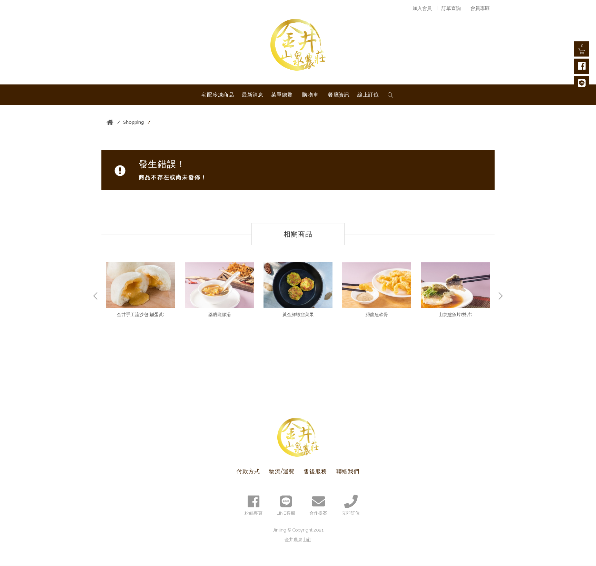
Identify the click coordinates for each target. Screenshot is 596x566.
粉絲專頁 (253, 513)
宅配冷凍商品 (217, 94)
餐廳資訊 (339, 94)
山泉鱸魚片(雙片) (455, 314)
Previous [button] (95, 296)
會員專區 (480, 8)
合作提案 (318, 513)
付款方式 (248, 471)
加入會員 (422, 8)
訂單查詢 (451, 8)
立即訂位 (351, 513)
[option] (140, 291)
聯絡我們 (347, 471)
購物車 (310, 94)
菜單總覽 (282, 94)
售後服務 (315, 471)
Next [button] (500, 296)
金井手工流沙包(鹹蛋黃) (141, 314)
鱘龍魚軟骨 (377, 314)
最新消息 (253, 94)
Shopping (133, 122)
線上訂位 (368, 94)
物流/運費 (281, 471)
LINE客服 (286, 513)
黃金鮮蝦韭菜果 (298, 314)
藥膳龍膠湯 (219, 314)
